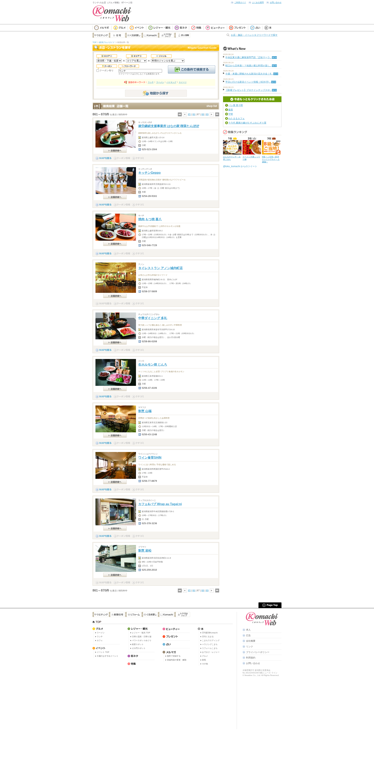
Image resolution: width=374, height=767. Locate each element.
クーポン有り (107, 70)
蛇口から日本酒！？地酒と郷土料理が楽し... (248, 65)
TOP (95, 42)
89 (207, 114)
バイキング (171, 82)
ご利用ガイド (240, 2)
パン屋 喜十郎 (235, 105)
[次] (212, 114)
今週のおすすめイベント (107, 656)
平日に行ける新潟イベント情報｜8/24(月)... (248, 82)
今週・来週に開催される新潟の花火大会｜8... (249, 73)
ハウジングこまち (210, 644)
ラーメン (160, 82)
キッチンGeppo (149, 172)
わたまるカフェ (236, 118)
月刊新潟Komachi (210, 633)
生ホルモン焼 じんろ (152, 364)
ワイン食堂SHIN (149, 457)
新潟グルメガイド (107, 42)
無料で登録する (174, 656)
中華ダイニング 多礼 (152, 318)
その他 (205, 664)
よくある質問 (258, 2)
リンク (249, 646)
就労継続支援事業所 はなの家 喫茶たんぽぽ (168, 126)
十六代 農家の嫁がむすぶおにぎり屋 (247, 122)
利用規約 (250, 657)
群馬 (204, 660)
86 (193, 114)
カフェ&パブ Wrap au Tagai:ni (160, 504)
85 (189, 114)
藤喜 (230, 109)
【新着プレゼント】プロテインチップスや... (248, 90)
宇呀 (230, 114)
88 (202, 114)
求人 (248, 629)
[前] (185, 114)
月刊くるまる (208, 636)
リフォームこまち (210, 648)
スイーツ (183, 82)
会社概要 (250, 641)
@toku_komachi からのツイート (240, 166)
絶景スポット (138, 644)
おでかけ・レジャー (211, 652)
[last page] (217, 114)
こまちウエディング (211, 640)
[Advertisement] (163, 698)
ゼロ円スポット (139, 648)
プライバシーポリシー (257, 652)
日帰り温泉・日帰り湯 (141, 636)
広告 (248, 635)
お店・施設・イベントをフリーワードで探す (254, 35)
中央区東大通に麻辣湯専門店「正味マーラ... (248, 57)
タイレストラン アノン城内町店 (160, 268)
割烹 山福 (145, 411)
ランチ (151, 82)
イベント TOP (103, 652)
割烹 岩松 (145, 550)
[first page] (179, 114)
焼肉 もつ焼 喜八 (150, 219)
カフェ (100, 640)
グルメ (205, 656)
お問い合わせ (275, 2)
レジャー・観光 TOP (141, 633)
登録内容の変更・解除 (176, 660)
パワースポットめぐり (141, 640)
